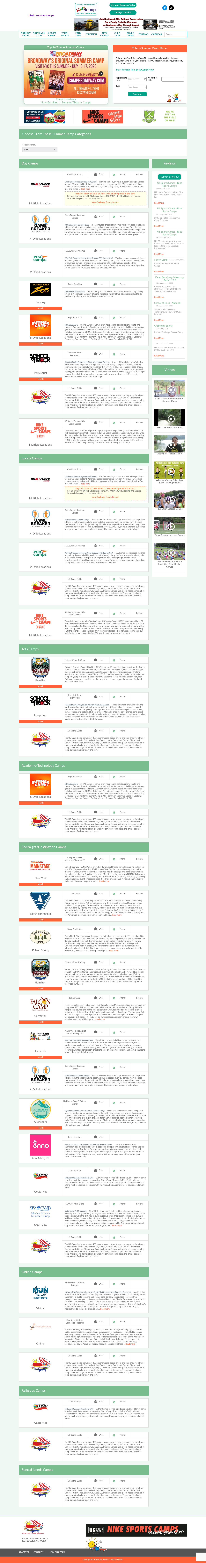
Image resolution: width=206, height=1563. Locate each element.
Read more (85, 189)
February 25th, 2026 (164, 214)
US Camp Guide (75, 388)
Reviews (139, 175)
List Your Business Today (123, 5)
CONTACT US (39, 1552)
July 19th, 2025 (162, 329)
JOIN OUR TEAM (57, 1552)
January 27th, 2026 (177, 260)
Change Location (123, 12)
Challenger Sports (74, 175)
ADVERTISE (24, 1552)
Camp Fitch (75, 894)
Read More (159, 203)
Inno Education (75, 1137)
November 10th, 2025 (164, 306)
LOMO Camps (75, 1171)
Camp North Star (74, 929)
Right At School (75, 318)
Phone (122, 175)
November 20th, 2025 (164, 283)
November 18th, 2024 (164, 344)
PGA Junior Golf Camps (75, 251)
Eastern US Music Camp (74, 660)
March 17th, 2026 (163, 189)
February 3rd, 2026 (163, 237)
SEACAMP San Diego (75, 1204)
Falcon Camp (74, 998)
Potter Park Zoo (75, 284)
